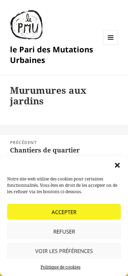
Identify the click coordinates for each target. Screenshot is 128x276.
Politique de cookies (60, 267)
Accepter (64, 211)
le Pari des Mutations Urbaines (51, 54)
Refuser (64, 231)
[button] (117, 165)
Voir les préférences (64, 250)
